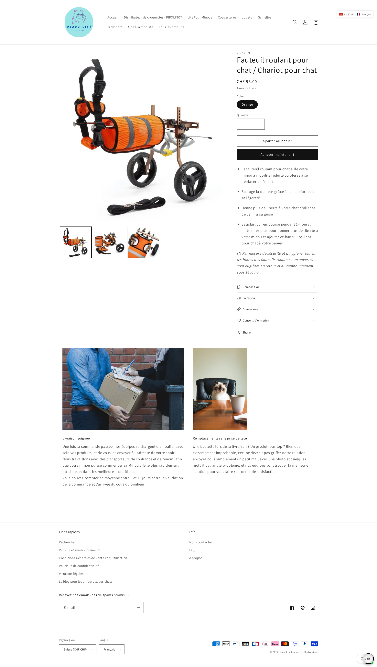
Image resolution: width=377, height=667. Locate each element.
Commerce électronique (304, 651)
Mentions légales (71, 573)
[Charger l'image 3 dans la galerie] (143, 242)
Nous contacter (200, 542)
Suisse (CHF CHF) (75, 649)
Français (109, 649)
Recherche (66, 542)
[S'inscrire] (138, 607)
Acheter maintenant (277, 154)
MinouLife (285, 651)
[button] (295, 22)
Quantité (243, 115)
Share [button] (246, 332)
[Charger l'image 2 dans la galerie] (109, 242)
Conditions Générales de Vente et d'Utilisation (93, 558)
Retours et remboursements (80, 550)
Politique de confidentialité (79, 566)
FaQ (192, 550)
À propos (195, 558)
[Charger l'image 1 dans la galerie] (76, 242)
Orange (247, 104)
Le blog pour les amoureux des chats (86, 581)
